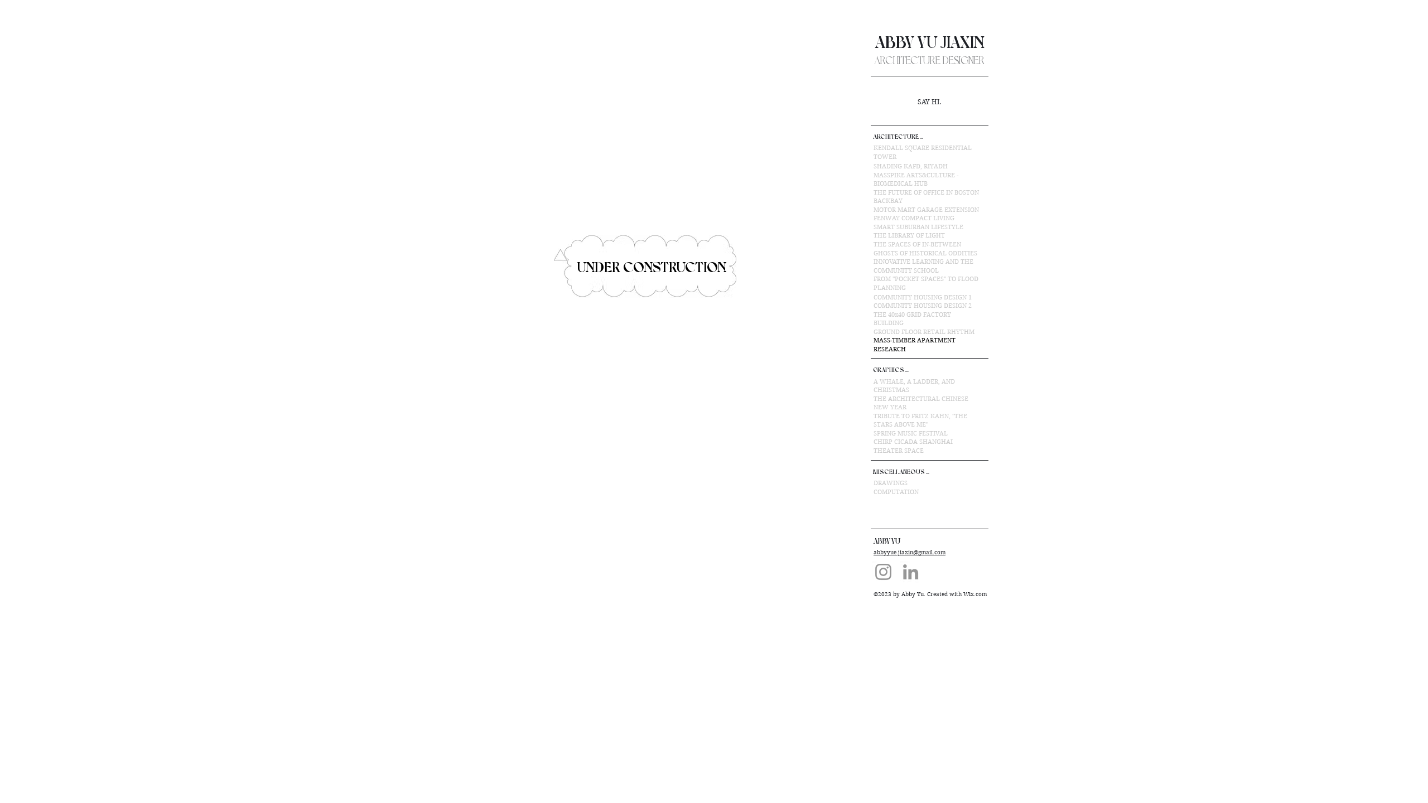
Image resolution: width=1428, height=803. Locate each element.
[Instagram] (883, 572)
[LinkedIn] (911, 572)
